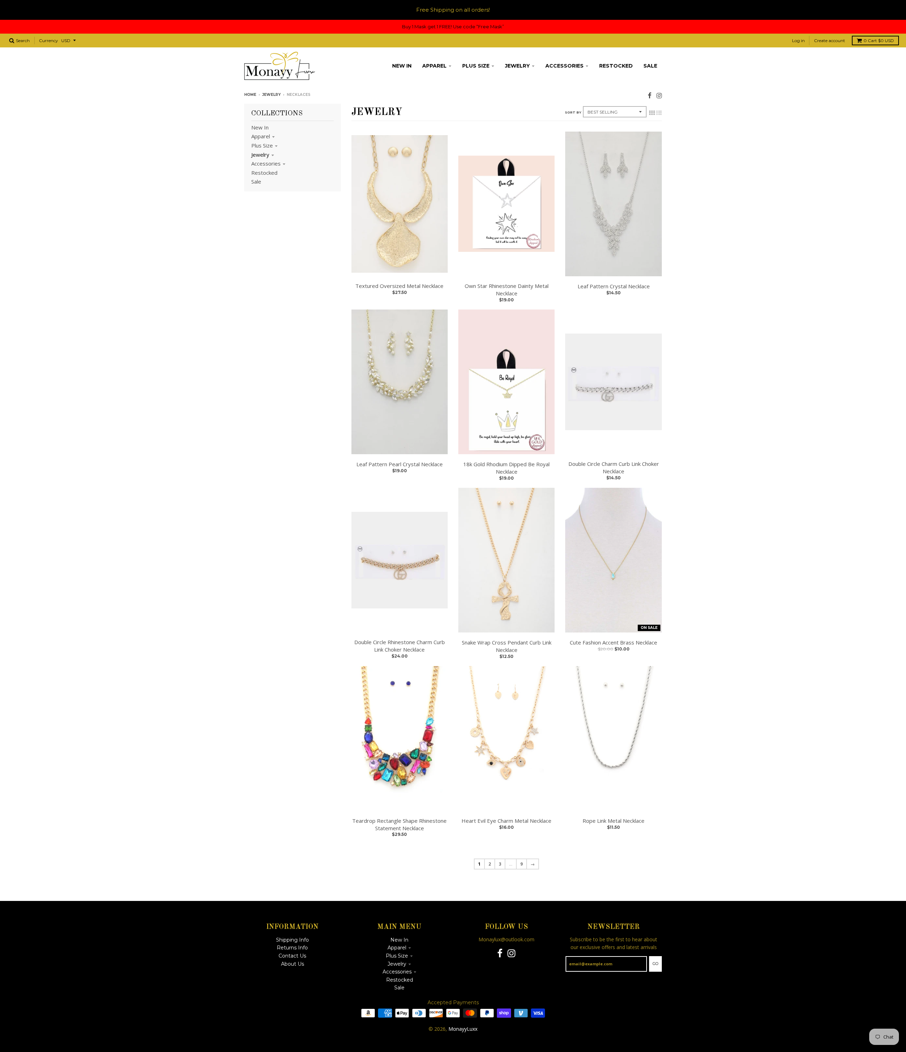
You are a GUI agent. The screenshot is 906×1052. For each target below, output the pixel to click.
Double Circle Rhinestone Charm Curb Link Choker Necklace (399, 645)
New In (260, 127)
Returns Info (292, 947)
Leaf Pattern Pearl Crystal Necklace (399, 464)
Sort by (573, 112)
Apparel (260, 136)
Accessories (266, 163)
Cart (879, 40)
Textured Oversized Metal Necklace (399, 285)
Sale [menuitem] (650, 66)
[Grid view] (652, 112)
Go (655, 963)
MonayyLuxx (462, 1028)
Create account (829, 40)
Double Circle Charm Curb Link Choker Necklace (613, 467)
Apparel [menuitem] (434, 66)
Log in (798, 40)
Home (250, 94)
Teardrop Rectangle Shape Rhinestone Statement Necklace (399, 824)
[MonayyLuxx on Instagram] (659, 95)
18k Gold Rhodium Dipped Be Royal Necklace (506, 468)
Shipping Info (292, 940)
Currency (48, 40)
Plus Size (262, 145)
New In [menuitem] (402, 66)
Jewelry (271, 94)
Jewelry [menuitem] (517, 66)
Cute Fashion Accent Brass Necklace (613, 642)
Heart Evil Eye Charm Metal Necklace (506, 820)
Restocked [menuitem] (616, 66)
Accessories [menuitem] (564, 66)
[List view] (659, 112)
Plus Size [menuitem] (475, 66)
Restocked (264, 172)
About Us (292, 964)
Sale (256, 181)
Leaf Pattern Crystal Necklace (614, 286)
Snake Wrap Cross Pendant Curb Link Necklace (506, 646)
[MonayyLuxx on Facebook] (650, 95)
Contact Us (292, 956)
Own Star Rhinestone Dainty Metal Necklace (507, 289)
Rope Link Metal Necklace (613, 820)
